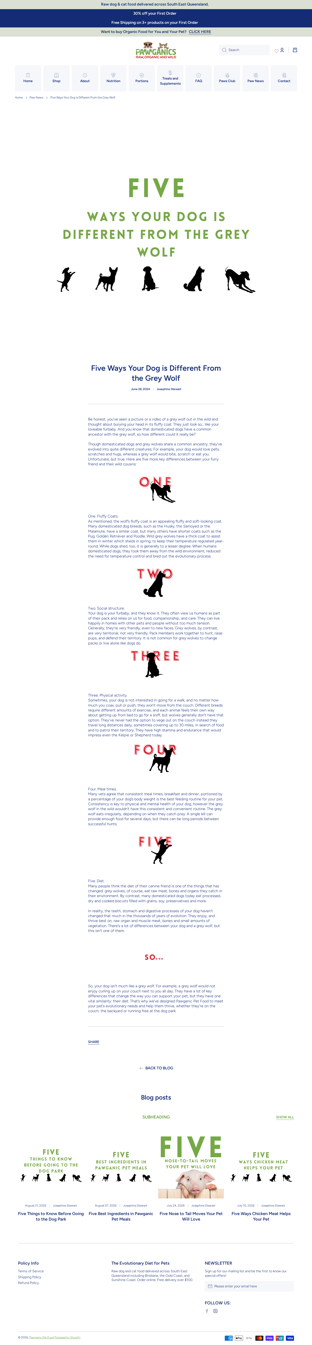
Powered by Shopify (67, 1337)
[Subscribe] (288, 1286)
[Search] (222, 50)
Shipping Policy (29, 1277)
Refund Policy (28, 1283)
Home (19, 97)
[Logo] (156, 50)
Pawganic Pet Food (41, 1337)
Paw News (36, 97)
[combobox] (244, 50)
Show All (285, 1117)
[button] (93, 1042)
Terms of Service (31, 1271)
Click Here (200, 31)
